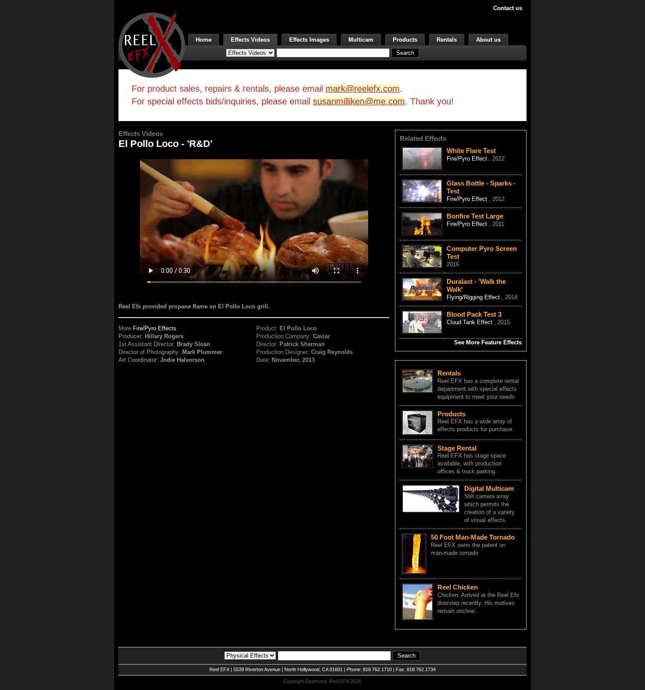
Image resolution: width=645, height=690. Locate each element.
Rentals (447, 39)
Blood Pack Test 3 (474, 314)
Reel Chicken (457, 587)
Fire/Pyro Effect (468, 158)
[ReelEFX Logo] (151, 44)
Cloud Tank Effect (470, 322)
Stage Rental (457, 448)
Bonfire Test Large (475, 216)
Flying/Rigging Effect (474, 297)
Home (203, 39)
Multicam (360, 39)
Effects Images (309, 39)
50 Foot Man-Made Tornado (473, 537)
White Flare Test (471, 150)
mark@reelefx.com (363, 88)
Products (405, 39)
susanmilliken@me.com (359, 101)
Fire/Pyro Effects (154, 328)
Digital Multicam (489, 488)
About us (488, 39)
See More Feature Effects (488, 342)
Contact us (507, 8)
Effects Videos (250, 39)
